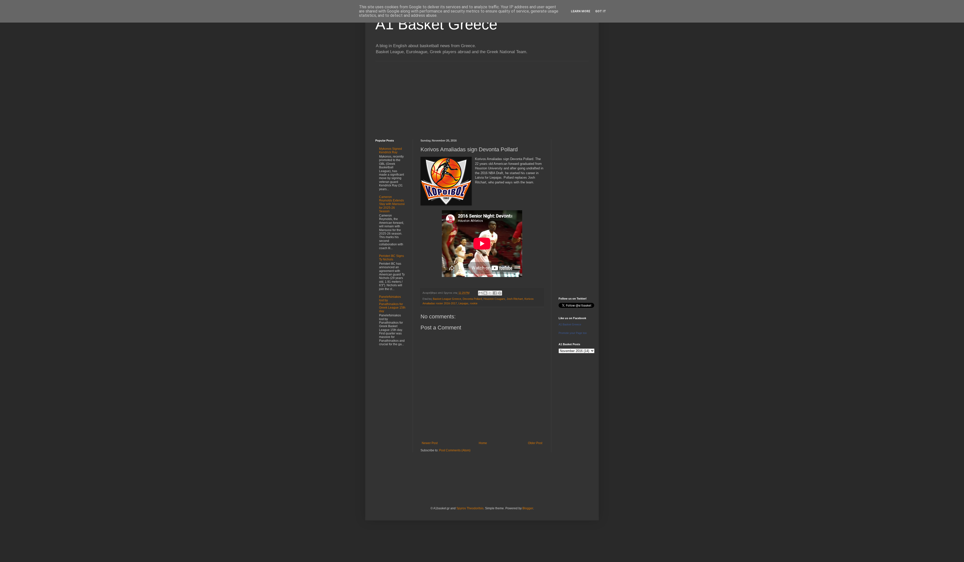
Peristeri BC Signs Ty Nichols (391, 257)
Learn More (580, 11)
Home (483, 443)
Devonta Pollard (472, 298)
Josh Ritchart (515, 298)
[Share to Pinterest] (499, 293)
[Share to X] (490, 293)
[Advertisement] (482, 96)
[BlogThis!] (485, 293)
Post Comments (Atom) (454, 450)
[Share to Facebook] (494, 293)
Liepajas (463, 303)
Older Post (535, 443)
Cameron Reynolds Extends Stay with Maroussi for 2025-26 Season (392, 204)
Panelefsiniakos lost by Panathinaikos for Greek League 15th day (392, 304)
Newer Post (430, 443)
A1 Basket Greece (436, 24)
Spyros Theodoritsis (470, 508)
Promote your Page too (573, 332)
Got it (600, 11)
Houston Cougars (494, 298)
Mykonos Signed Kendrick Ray (390, 150)
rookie (473, 303)
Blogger (527, 508)
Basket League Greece (447, 298)
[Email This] (480, 293)
